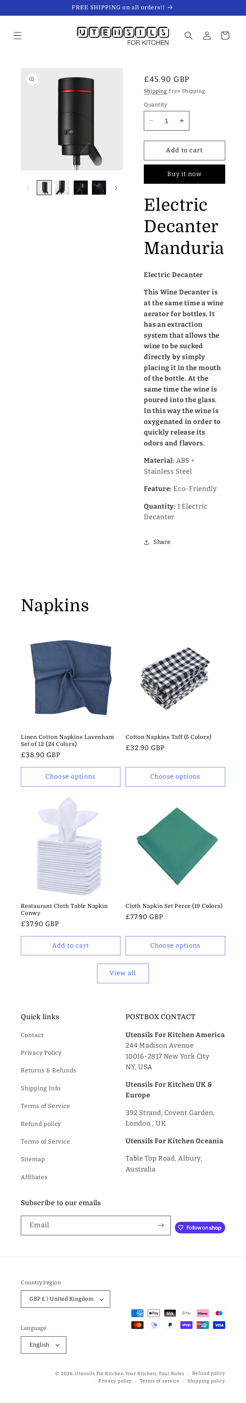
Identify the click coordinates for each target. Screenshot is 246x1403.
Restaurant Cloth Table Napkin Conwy (64, 909)
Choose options (70, 776)
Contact (32, 1035)
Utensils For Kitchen (99, 1373)
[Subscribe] (161, 1225)
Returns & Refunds (49, 1070)
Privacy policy (115, 1381)
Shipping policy (206, 1381)
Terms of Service (45, 1106)
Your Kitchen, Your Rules (154, 1373)
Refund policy (41, 1124)
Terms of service (160, 1381)
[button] (17, 35)
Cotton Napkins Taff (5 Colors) (168, 737)
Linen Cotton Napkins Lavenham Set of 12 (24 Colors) (67, 740)
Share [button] (162, 541)
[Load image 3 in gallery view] (81, 188)
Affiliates (34, 1177)
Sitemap (33, 1159)
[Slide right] (116, 188)
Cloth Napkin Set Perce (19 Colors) (174, 906)
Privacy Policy (41, 1052)
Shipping (155, 91)
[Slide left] (28, 188)
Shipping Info (41, 1088)
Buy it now (184, 174)
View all (123, 973)
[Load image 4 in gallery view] (99, 188)
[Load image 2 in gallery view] (62, 188)
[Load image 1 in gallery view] (44, 188)
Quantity (155, 104)
